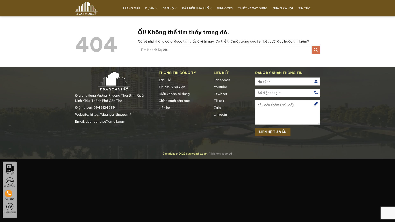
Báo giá (10, 173)
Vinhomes (225, 8)
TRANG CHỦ (131, 8)
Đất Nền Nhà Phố (195, 8)
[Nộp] (316, 50)
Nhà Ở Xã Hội (283, 8)
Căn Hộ (168, 8)
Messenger (9, 212)
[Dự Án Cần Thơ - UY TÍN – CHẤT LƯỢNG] (95, 8)
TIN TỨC (304, 8)
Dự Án (149, 8)
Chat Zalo (9, 186)
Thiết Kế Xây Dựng (252, 8)
